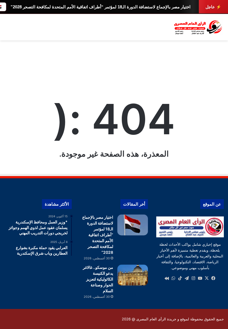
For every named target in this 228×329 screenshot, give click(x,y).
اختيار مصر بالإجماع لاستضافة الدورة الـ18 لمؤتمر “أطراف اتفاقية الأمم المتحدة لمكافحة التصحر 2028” (100, 6)
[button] (219, 69)
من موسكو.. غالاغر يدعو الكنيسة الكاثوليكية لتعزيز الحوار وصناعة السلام (98, 279)
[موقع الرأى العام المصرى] (197, 27)
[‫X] (206, 278)
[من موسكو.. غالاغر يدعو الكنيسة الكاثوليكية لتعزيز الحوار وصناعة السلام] (132, 275)
